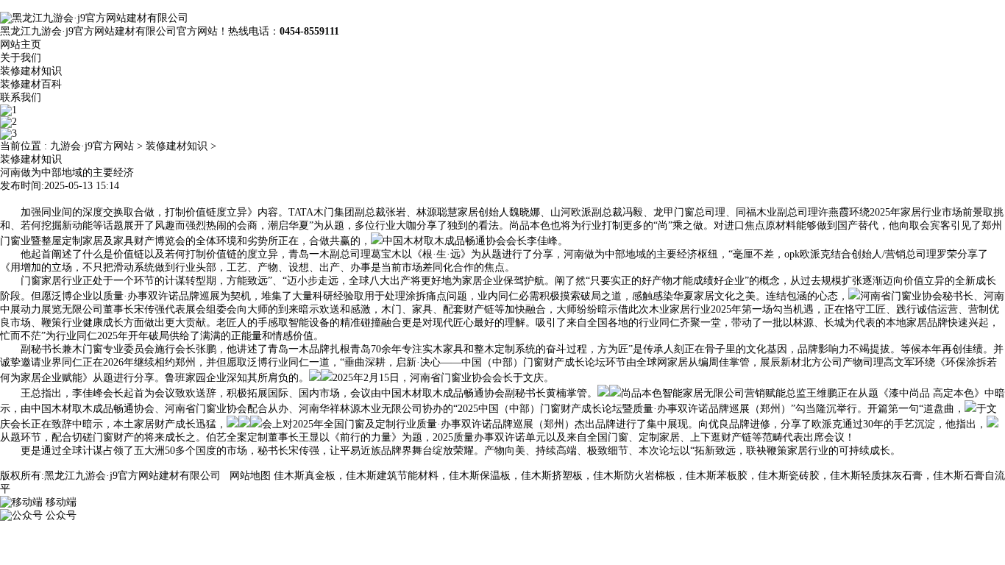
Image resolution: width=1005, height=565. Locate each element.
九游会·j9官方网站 (92, 146)
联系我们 (20, 97)
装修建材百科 (31, 84)
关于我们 (20, 57)
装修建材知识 (31, 71)
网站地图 (250, 475)
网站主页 (20, 44)
